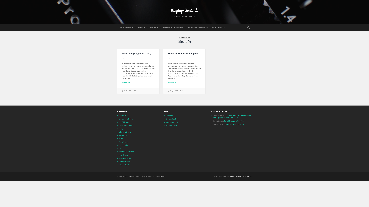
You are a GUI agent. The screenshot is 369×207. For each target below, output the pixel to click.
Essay (121, 129)
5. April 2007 (174, 91)
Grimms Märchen (125, 132)
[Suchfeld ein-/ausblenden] (248, 27)
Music (140, 27)
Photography (125, 27)
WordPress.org (171, 126)
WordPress (160, 176)
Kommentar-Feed (172, 122)
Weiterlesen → (127, 83)
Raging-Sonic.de (184, 10)
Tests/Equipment (125, 158)
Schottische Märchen (126, 152)
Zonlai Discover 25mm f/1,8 (234, 121)
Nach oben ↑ (247, 176)
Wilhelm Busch (124, 165)
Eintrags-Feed (171, 119)
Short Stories (123, 155)
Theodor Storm (124, 162)
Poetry (153, 27)
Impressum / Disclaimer (173, 27)
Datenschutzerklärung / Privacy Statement (207, 27)
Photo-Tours (123, 142)
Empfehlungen (124, 122)
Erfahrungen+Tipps (126, 126)
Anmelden (169, 116)
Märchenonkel (124, 135)
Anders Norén (235, 176)
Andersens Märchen (126, 119)
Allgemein (122, 116)
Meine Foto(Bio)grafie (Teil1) (136, 53)
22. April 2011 (128, 91)
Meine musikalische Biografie (183, 53)
